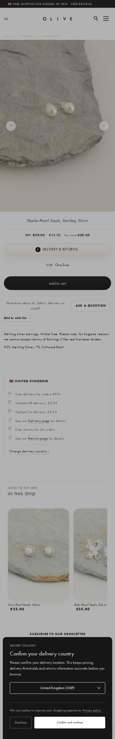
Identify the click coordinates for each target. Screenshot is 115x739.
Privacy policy (92, 710)
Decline (21, 722)
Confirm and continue (70, 722)
